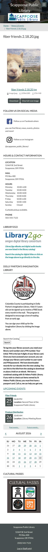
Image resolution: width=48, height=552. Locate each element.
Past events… (14, 427)
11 (19, 454)
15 (40, 454)
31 (35, 445)
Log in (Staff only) (24, 548)
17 (13, 458)
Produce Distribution (14, 412)
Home (6, 25)
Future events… (33, 427)
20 (30, 458)
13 (30, 454)
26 (25, 462)
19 (25, 458)
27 (30, 462)
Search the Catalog (11, 338)
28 (19, 445)
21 (35, 458)
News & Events (17, 25)
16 (8, 458)
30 (30, 445)
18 (19, 458)
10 (13, 454)
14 (35, 454)
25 (19, 462)
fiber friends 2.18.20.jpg (24, 89)
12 (25, 454)
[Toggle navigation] (44, 4)
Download (13, 101)
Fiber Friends (10, 395)
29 (25, 445)
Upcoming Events (14, 388)
